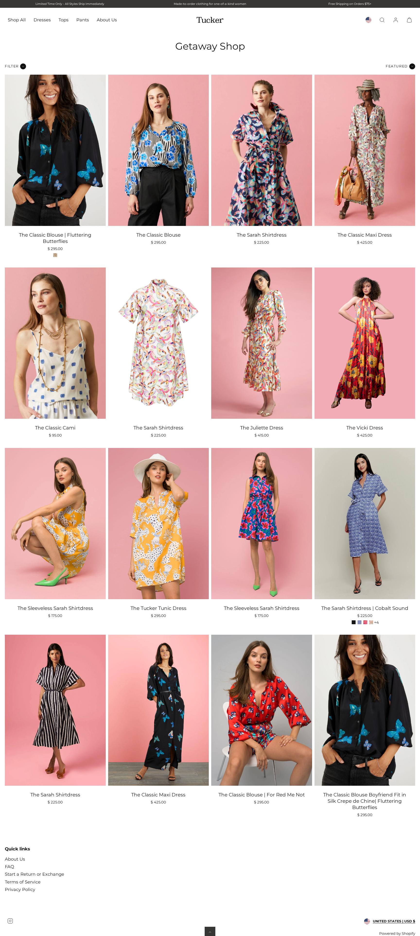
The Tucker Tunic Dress (158, 608)
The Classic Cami (55, 428)
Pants (82, 19)
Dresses (42, 19)
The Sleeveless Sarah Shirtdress (55, 608)
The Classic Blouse (158, 235)
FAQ (9, 866)
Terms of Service (23, 882)
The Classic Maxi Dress (365, 235)
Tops (64, 19)
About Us (107, 19)
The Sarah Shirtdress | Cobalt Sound (364, 608)
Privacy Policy (20, 889)
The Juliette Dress (261, 428)
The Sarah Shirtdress (262, 235)
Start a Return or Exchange (34, 874)
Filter (12, 66)
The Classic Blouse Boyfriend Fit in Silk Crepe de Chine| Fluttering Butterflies (364, 801)
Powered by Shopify (397, 933)
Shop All (17, 19)
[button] (382, 20)
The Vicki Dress (364, 428)
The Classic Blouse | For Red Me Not (262, 795)
